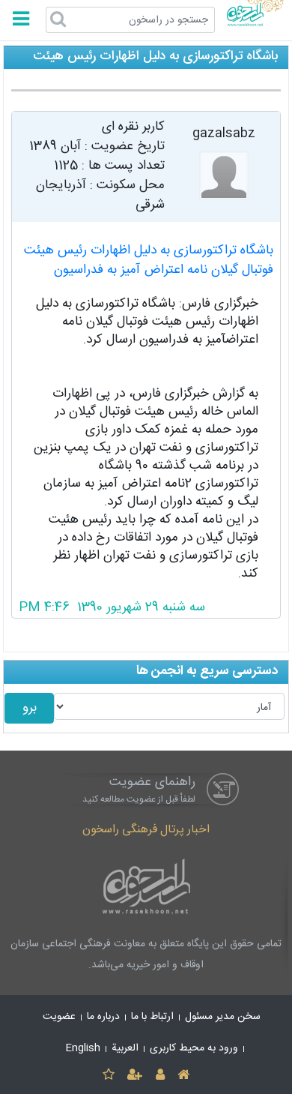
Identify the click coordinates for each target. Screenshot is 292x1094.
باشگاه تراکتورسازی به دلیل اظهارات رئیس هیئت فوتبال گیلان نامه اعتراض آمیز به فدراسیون (148, 260)
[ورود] (160, 1075)
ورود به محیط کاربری (194, 1048)
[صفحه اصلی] (183, 1075)
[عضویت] (135, 1075)
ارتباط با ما (152, 1017)
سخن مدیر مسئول (223, 1017)
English (83, 1048)
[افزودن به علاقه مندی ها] (108, 1075)
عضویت (59, 1017)
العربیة (125, 1048)
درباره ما (103, 1017)
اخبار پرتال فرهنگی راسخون (146, 829)
